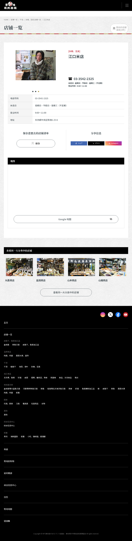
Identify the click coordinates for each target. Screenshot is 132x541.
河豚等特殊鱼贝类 (30, 388)
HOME (6, 19)
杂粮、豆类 (35, 366)
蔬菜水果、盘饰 (22, 355)
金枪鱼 (6, 344)
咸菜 (26, 377)
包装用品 (34, 403)
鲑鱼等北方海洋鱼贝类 (56, 388)
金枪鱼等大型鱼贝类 (12, 388)
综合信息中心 (9, 425)
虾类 (77, 388)
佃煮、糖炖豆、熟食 (39, 377)
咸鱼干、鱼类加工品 (31, 344)
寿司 (5, 436)
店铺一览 (14, 19)
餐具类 (25, 403)
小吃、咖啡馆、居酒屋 (37, 436)
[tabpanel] (36, 68)
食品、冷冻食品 (65, 377)
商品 (6, 449)
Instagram (114, 143)
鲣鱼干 (13, 366)
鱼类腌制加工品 (88, 388)
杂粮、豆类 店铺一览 (33, 19)
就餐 (18, 392)
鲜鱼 (42, 388)
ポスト (97, 143)
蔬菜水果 (121, 388)
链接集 (7, 520)
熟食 (70, 388)
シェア (80, 143)
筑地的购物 (9, 461)
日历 (6, 497)
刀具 (18, 403)
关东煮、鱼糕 (9, 377)
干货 (5, 366)
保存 (37, 143)
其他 (5, 414)
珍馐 (19, 377)
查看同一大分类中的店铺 (66, 292)
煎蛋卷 (53, 377)
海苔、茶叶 (23, 366)
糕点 (76, 377)
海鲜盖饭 (14, 436)
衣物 (43, 403)
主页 (6, 322)
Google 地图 (64, 219)
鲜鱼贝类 (16, 344)
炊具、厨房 (8, 403)
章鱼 (113, 388)
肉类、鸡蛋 (8, 355)
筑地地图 (8, 509)
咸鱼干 (105, 388)
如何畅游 (8, 473)
